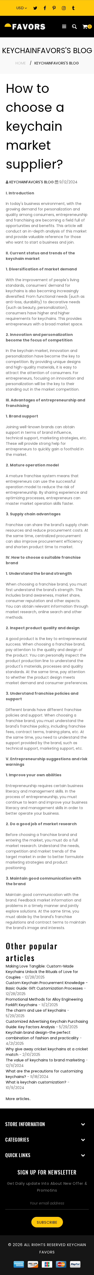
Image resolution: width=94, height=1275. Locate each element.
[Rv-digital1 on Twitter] (35, 7)
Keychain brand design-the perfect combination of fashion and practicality (42, 1035)
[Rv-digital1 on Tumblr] (73, 7)
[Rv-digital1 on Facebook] (44, 7)
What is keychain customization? (36, 1082)
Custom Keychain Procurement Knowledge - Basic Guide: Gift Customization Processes (47, 985)
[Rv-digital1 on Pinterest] (54, 7)
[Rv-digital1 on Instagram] (64, 7)
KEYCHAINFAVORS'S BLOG (31, 182)
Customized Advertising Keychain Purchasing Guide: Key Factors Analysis (47, 1024)
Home (20, 63)
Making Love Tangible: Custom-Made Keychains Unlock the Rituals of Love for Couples (42, 972)
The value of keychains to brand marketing (45, 1060)
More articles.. (18, 1098)
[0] (85, 26)
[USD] (23, 8)
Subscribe (47, 1222)
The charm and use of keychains (36, 1010)
